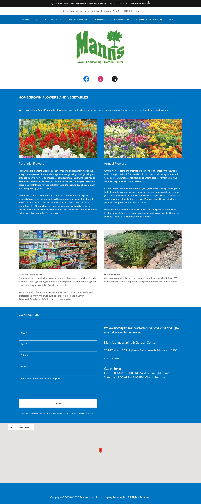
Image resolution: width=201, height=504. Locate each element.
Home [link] (26, 19)
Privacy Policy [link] (67, 413)
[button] (70, 19)
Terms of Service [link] (82, 413)
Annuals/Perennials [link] (150, 19)
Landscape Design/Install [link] (113, 19)
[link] (100, 46)
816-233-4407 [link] (131, 10)
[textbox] (58, 333)
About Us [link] (40, 19)
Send (57, 403)
